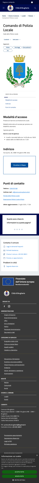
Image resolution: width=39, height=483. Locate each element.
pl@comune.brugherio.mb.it (21, 192)
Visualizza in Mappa (19, 165)
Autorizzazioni (8, 373)
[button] (19, 480)
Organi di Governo (9, 315)
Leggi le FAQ (8, 441)
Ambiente (7, 368)
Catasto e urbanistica (10, 350)
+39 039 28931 (17, 427)
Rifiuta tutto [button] (19, 476)
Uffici (5, 321)
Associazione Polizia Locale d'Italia (13, 199)
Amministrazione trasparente (13, 453)
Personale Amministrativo (12, 329)
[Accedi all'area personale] (32, 2)
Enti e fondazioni (9, 323)
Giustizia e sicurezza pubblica (13, 362)
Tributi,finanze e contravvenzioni (14, 365)
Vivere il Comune (13, 16)
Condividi (6, 40)
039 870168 (13, 188)
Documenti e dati (9, 332)
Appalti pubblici (9, 347)
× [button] (37, 455)
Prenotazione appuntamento (13, 435)
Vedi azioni (16, 40)
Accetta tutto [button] (19, 472)
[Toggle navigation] (4, 8)
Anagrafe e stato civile (11, 341)
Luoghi (24, 16)
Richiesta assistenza (10, 444)
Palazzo (30, 16)
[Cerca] (35, 8)
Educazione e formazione (12, 359)
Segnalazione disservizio (11, 438)
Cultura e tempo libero (11, 344)
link (2, 468)
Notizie (6, 382)
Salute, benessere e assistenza (13, 370)
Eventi (6, 399)
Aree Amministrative (10, 318)
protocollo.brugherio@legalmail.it (15, 425)
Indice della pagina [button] (11, 94)
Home (4, 16)
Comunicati (7, 385)
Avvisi (6, 388)
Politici (6, 326)
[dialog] (19, 468)
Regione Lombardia (9, 2)
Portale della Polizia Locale (11, 196)
